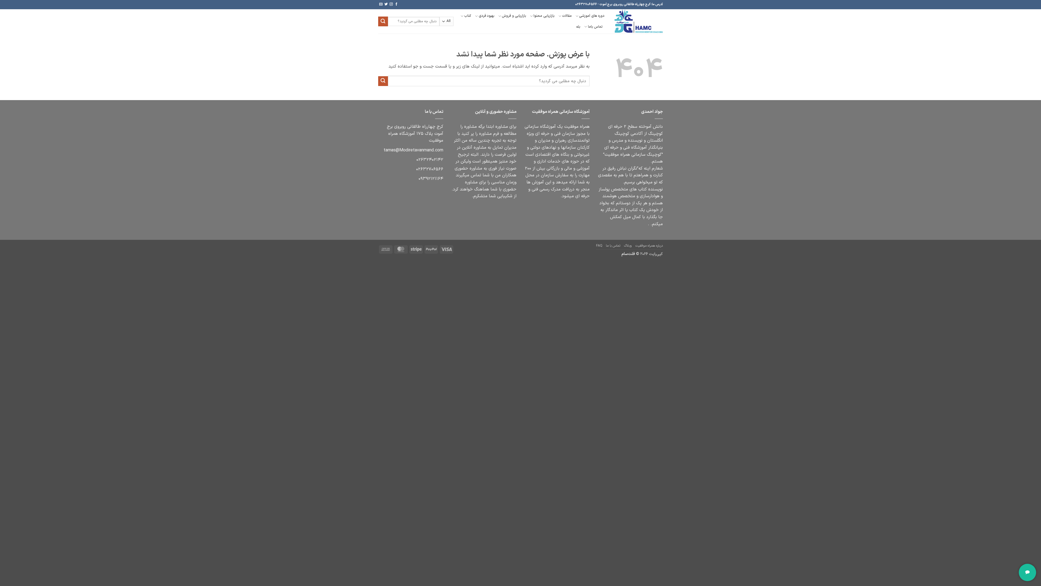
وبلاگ (628, 245)
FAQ (599, 245)
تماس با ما (613, 245)
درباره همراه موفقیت (649, 245)
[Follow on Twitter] (386, 4)
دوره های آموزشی (592, 15)
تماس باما (595, 26)
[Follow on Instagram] (391, 4)
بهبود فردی (486, 15)
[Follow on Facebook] (396, 4)
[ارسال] (383, 21)
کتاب (467, 15)
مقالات (567, 15)
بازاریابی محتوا (544, 15)
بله (578, 26)
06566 (429, 169)
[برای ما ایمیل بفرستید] (381, 4)
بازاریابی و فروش (514, 15)
